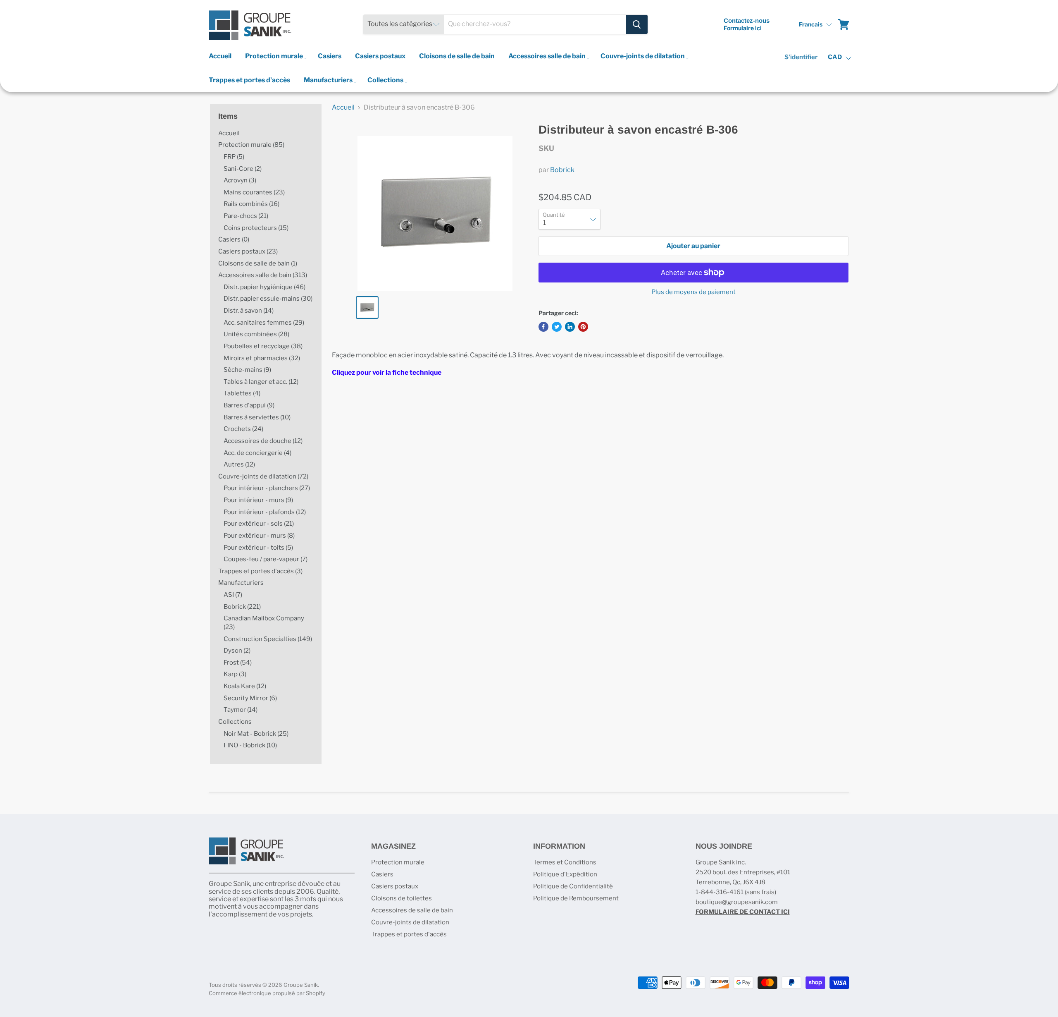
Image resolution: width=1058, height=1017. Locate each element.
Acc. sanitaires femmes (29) (264, 322)
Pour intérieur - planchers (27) (267, 488)
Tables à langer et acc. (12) (261, 381)
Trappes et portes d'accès (249, 80)
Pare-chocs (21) (246, 216)
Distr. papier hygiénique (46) (264, 287)
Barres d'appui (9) (249, 405)
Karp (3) (235, 674)
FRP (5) (234, 156)
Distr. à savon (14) (249, 310)
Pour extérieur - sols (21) (259, 523)
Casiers (329, 56)
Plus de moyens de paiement (693, 292)
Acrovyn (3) (240, 180)
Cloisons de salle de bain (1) (257, 263)
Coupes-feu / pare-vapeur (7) (265, 559)
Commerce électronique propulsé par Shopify (267, 993)
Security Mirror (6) (250, 698)
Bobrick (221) (242, 606)
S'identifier (800, 57)
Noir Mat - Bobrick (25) (256, 733)
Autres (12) (239, 464)
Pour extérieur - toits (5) (258, 547)
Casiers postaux (380, 56)
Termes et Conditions (564, 862)
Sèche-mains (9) (247, 369)
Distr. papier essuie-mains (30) (268, 298)
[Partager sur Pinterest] (583, 327)
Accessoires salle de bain (547, 56)
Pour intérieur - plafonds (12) (265, 512)
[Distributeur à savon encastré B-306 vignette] (367, 307)
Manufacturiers (329, 80)
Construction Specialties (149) (268, 639)
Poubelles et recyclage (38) (263, 346)
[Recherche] (637, 24)
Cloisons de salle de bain (457, 56)
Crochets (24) (243, 429)
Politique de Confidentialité (573, 886)
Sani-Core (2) (243, 168)
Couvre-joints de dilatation (643, 56)
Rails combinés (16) (251, 204)
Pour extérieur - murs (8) (259, 535)
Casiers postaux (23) (248, 251)
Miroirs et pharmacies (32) (262, 358)
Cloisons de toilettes (401, 898)
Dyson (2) (237, 650)
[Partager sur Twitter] (557, 327)
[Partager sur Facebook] (543, 327)
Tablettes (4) (242, 393)
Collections (386, 80)
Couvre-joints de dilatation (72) (263, 476)
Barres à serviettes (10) (257, 417)
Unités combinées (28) (256, 334)
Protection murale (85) (251, 144)
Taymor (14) (240, 709)
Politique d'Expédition (565, 874)
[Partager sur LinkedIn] (570, 327)
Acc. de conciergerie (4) (257, 453)
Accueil (220, 56)
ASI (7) (233, 594)
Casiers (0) (233, 239)
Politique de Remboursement (576, 898)
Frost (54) (238, 662)
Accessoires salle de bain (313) (262, 275)
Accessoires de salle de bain (412, 910)
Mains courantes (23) (254, 192)
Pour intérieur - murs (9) (258, 500)
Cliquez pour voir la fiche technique (386, 372)
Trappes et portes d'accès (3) (260, 571)
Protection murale (274, 56)
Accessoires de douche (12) (263, 441)
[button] (815, 24)
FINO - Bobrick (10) (250, 745)
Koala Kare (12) (245, 686)
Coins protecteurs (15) (256, 228)
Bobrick (562, 170)
